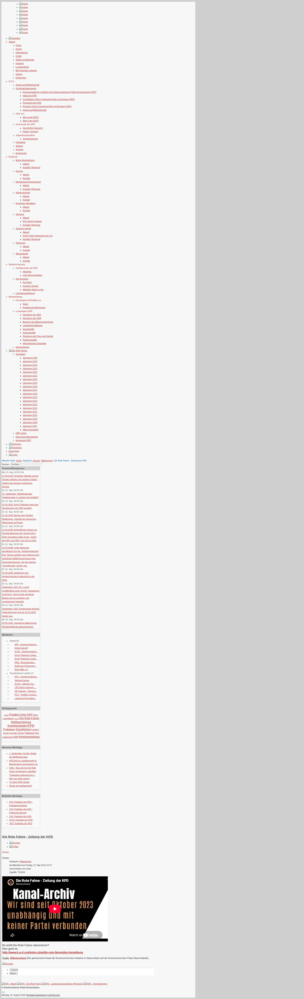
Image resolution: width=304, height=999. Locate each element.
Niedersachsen (23, 192)
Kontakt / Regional (31, 167)
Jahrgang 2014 (30, 401)
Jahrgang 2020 (30, 379)
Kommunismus (29, 737)
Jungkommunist (30, 139)
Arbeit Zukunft (21, 648)
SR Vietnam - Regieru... (26, 691)
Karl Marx (27, 282)
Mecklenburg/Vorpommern (28, 182)
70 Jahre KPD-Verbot (19, 782)
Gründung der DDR (32, 318)
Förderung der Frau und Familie (38, 336)
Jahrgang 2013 (30, 404)
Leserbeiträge (22, 67)
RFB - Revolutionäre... (25, 662)
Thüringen (21, 243)
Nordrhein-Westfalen (26, 203)
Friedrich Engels (30, 286)
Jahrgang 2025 (30, 361)
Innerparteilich (22, 347)
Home (19, 460)
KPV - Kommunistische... (26, 677)
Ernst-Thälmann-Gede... (26, 655)
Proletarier (9, 729)
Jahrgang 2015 (30, 397)
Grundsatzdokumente (26, 88)
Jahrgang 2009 (30, 419)
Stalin (6, 715)
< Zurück (14, 970)
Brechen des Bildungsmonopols (38, 322)
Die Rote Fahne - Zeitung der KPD (27, 837)
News (25, 304)
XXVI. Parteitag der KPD (20, 823)
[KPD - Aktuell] (9, 984)
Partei (18, 45)
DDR (15, 737)
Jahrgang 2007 (30, 426)
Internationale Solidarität (34, 343)
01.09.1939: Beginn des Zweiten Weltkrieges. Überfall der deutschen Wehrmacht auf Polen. (19, 519)
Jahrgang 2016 (30, 394)
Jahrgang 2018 (30, 386)
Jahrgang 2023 (30, 368)
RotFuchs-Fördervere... (26, 666)
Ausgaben (21, 354)
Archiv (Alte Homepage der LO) (38, 236)
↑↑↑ (3, 991)
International (22, 52)
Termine (19, 149)
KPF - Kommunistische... (26, 644)
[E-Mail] (13, 846)
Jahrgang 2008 (30, 422)
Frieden (14, 714)
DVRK (19, 56)
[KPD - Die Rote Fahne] (29, 984)
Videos (19, 74)
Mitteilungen (47, 460)
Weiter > (14, 973)
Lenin (16, 719)
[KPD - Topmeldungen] (95, 984)
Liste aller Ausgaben (32, 275)
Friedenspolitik (30, 340)
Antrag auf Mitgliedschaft (27, 85)
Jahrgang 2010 (30, 415)
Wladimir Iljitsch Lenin (33, 289)
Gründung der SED (32, 315)
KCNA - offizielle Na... (25, 684)
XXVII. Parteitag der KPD (21, 820)
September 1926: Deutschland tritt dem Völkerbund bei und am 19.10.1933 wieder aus (20, 612)
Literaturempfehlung (25, 293)
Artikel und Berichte (25, 60)
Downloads (21, 153)
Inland (19, 49)
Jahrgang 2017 (30, 390)
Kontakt (26, 178)
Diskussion (21, 78)
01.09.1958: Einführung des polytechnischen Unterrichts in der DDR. (18, 576)
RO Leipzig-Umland (32, 221)
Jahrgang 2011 (30, 412)
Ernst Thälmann (26, 733)
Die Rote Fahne (29, 718)
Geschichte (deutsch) (33, 128)
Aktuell (26, 164)
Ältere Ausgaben (31, 429)
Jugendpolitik (29, 333)
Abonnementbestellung (27, 437)
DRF (29, 714)
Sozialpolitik (28, 329)
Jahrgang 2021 (30, 376)
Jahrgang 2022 (30, 372)
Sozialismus (23, 729)
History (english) (30, 131)
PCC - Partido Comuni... (26, 695)
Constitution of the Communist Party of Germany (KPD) (49, 99)
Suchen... (6, 464)
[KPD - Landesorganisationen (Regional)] (62, 984)
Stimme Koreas (22, 680)
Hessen (19, 171)
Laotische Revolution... (25, 698)
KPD (30, 725)
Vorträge (20, 63)
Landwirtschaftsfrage (33, 325)
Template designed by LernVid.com (43, 995)
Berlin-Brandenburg (25, 160)
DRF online (21, 433)
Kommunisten (17, 725)
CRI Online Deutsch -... (25, 687)
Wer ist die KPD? (31, 117)
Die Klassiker (22, 279)
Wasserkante (22, 254)
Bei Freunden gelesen (26, 70)
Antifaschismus (21, 722)
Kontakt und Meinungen (34, 307)
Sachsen (20, 214)
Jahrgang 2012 (30, 408)
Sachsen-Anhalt (23, 228)
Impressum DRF (23, 440)
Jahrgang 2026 (30, 358)
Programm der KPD (32, 103)
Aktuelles (27, 271)
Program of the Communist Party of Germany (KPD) (47, 106)
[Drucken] (14, 843)
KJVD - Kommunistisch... (26, 651)
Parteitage (21, 142)
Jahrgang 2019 (30, 383)
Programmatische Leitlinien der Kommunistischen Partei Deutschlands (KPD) (59, 92)
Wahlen (19, 146)
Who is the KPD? (31, 121)
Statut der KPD (30, 95)
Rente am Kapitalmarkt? (20, 786)
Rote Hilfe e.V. (21, 669)
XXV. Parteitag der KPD (20, 816)
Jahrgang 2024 (30, 365)
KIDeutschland (18, 958)
